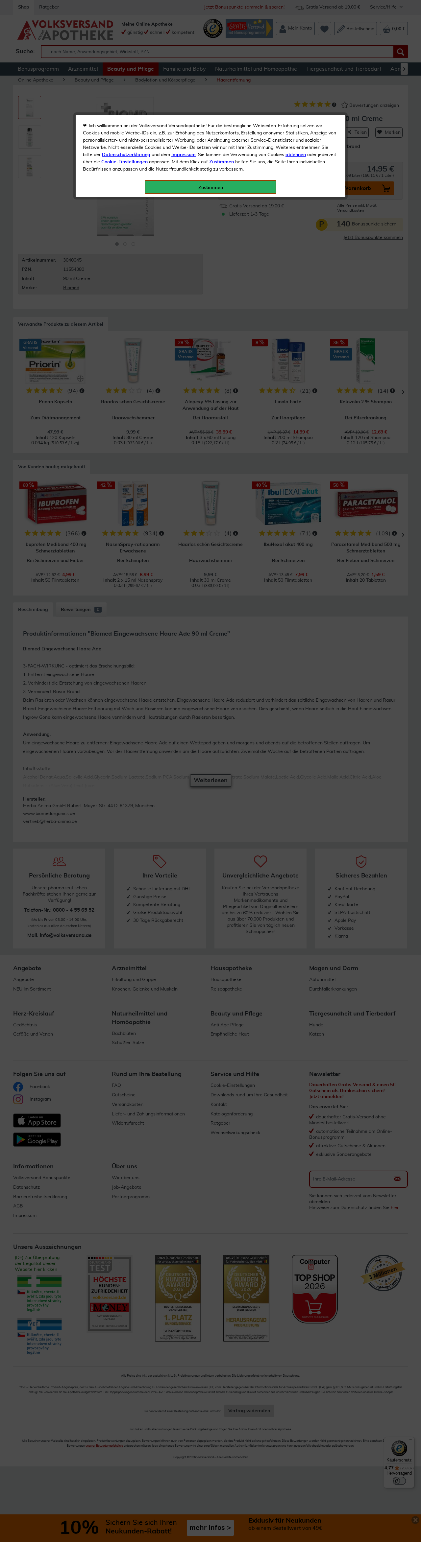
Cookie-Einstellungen (124, 162)
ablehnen (295, 154)
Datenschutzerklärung (126, 154)
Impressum (183, 154)
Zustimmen (221, 162)
